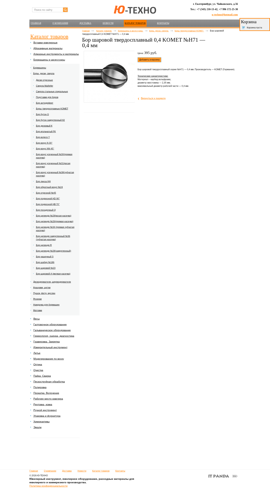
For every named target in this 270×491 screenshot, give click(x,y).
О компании (50, 471)
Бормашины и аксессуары (130, 31)
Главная (86, 31)
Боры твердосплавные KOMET (189, 31)
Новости (82, 471)
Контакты (120, 471)
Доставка (67, 471)
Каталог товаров (135, 23)
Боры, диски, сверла (159, 31)
